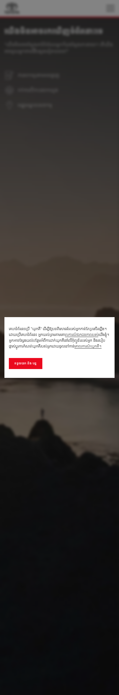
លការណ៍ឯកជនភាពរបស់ (81, 334)
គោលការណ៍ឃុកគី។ (88, 346)
